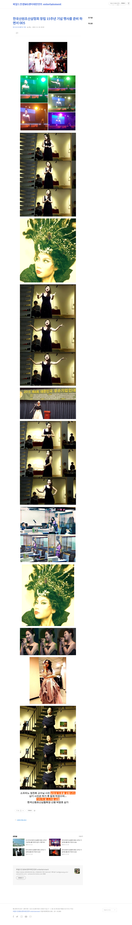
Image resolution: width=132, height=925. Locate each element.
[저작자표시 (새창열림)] (34, 810)
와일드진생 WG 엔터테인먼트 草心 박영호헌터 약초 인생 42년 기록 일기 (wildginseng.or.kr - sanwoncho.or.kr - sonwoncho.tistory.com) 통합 (42, 873)
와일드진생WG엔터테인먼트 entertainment (37, 4)
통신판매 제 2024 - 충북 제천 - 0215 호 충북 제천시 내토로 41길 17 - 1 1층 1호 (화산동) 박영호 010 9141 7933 (43, 909)
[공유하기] (21, 810)
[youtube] (26, 917)
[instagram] (21, 917)
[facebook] (13, 917)
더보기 (81, 836)
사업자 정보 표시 (21, 820)
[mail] (30, 917)
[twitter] (17, 917)
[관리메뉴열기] (128, 3)
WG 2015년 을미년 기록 (19, 27)
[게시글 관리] (23, 810)
